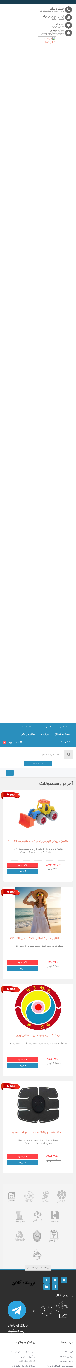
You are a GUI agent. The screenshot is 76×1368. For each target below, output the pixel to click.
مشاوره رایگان (28, 734)
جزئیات (22, 871)
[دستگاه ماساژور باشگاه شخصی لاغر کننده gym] (38, 1104)
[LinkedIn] (46, 1286)
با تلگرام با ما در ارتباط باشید (17, 1328)
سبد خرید (21, 865)
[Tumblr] (55, 1286)
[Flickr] (64, 1280)
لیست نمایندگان (62, 734)
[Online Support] (17, 1310)
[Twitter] (55, 1280)
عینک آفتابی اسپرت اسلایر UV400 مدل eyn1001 (38, 938)
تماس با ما (65, 741)
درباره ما (44, 734)
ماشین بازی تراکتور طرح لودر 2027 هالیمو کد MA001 (38, 841)
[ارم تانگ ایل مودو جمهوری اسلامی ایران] (38, 1007)
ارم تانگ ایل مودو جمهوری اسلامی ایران (38, 1035)
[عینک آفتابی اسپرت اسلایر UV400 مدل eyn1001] (38, 910)
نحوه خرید (27, 727)
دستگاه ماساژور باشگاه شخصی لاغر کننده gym (38, 1132)
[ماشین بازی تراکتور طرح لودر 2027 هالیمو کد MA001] (38, 813)
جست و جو (38, 763)
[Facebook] (46, 1280)
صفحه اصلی (64, 727)
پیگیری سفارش (45, 727)
